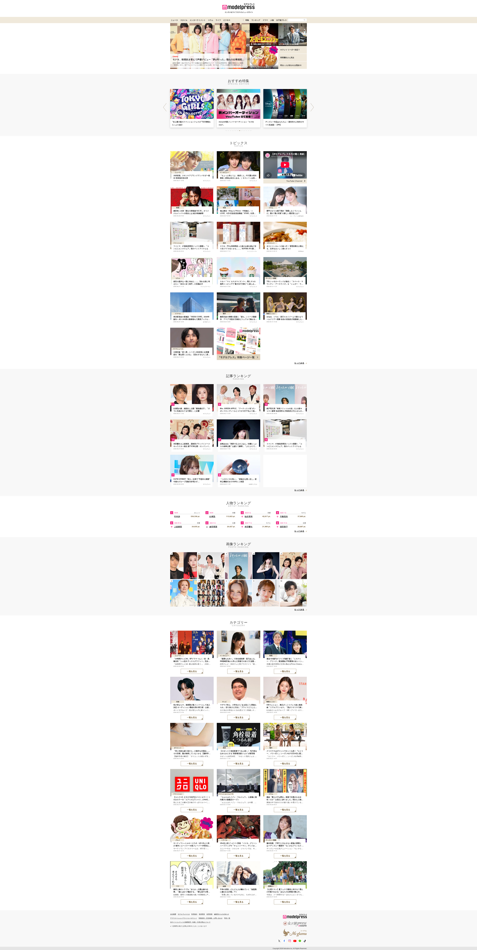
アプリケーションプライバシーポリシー (183, 918)
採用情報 (209, 914)
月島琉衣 (284, 516)
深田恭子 (284, 526)
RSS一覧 (227, 918)
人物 (272, 20)
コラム (210, 20)
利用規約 (194, 914)
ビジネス (226, 20)
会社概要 (173, 914)
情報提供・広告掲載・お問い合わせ (210, 918)
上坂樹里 (178, 526)
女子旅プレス (281, 20)
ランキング (255, 20)
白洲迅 (212, 516)
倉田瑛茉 (213, 526)
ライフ (218, 20)
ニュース (174, 20)
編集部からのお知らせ (221, 914)
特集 (247, 20)
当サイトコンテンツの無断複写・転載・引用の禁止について (190, 922)
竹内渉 (177, 516)
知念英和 (249, 516)
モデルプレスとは (184, 914)
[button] (312, 107)
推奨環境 (202, 914)
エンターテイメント (197, 20)
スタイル (183, 20)
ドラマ (265, 20)
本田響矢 (249, 526)
